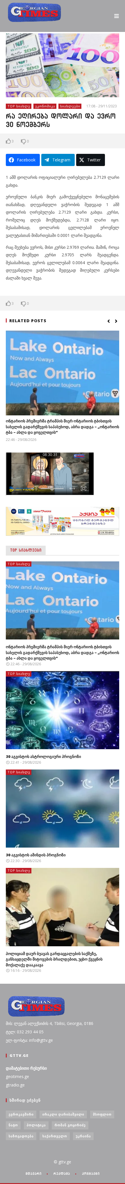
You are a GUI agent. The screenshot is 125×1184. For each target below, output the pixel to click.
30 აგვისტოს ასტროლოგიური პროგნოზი (43, 756)
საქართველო (54, 1136)
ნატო (13, 1125)
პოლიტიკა (36, 1125)
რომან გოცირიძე (70, 1125)
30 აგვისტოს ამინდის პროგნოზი (36, 854)
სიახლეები (70, 106)
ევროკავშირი (21, 1114)
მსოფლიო (102, 1114)
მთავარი (34, 1173)
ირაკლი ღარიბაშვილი (63, 1114)
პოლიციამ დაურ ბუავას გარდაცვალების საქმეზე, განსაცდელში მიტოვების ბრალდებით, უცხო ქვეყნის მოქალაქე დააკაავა (54, 959)
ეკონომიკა (45, 106)
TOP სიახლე (19, 106)
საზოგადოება (21, 1136)
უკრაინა (83, 1136)
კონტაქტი (91, 1173)
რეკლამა (61, 1173)
